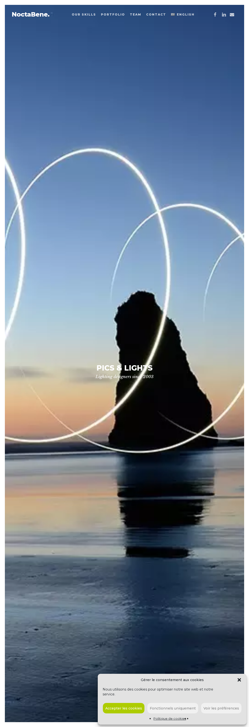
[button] (239, 679)
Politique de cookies (169, 718)
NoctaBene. (30, 14)
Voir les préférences (221, 708)
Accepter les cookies (123, 708)
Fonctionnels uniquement (173, 708)
